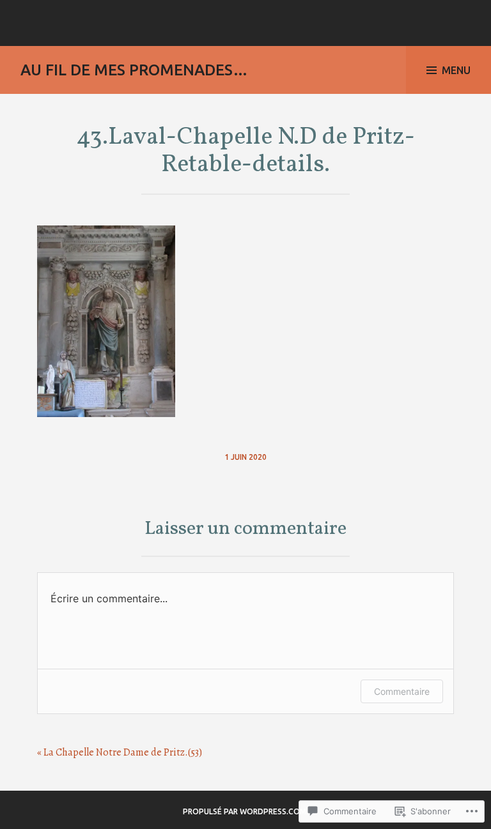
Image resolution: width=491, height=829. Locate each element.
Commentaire (402, 691)
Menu (456, 70)
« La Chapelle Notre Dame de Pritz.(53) (119, 752)
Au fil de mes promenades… (134, 70)
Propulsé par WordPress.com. (245, 811)
